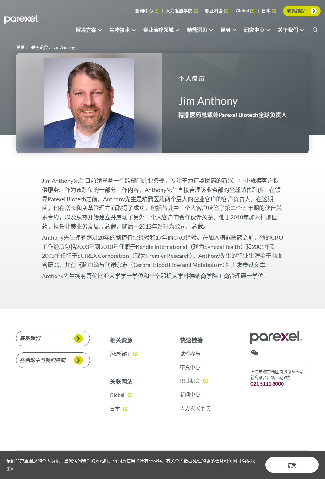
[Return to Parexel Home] (21, 21)
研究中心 (254, 30)
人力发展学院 (179, 10)
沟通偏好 (120, 354)
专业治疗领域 (158, 30)
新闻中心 (144, 10)
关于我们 (288, 30)
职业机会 (214, 10)
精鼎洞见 (197, 30)
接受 (292, 465)
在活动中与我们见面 (42, 360)
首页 (20, 47)
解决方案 (86, 30)
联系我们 (295, 10)
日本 (266, 11)
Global (243, 11)
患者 (226, 30)
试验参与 (190, 354)
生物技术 (119, 30)
